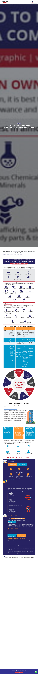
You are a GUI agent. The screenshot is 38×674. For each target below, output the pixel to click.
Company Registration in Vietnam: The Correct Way (13, 254)
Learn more (16, 672)
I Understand (21, 672)
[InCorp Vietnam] (5, 2)
